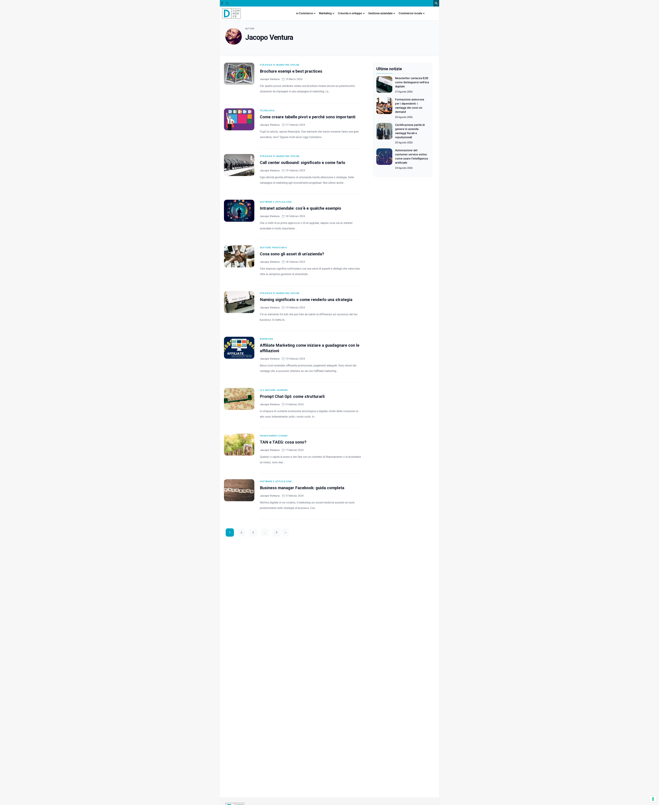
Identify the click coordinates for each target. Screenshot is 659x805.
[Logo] (231, 13)
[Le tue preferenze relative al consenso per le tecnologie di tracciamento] (653, 799)
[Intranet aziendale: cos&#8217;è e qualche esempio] (239, 211)
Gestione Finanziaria (273, 247)
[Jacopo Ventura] (233, 36)
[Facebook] (222, 3)
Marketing (266, 339)
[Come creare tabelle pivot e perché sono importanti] (239, 119)
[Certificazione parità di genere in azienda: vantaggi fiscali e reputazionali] (384, 133)
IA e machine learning (274, 390)
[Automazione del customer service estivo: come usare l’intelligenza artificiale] (384, 159)
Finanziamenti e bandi (274, 436)
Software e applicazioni (276, 202)
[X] (227, 3)
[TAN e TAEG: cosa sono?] (239, 445)
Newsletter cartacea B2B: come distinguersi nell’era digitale (412, 82)
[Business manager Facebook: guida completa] (239, 490)
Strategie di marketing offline (279, 65)
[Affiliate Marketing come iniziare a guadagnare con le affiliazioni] (239, 348)
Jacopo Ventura (270, 79)
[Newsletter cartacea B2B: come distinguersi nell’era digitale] (384, 84)
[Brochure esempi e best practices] (239, 74)
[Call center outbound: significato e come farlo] (239, 165)
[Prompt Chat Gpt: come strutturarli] (239, 399)
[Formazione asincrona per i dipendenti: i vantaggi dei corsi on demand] (384, 108)
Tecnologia (267, 110)
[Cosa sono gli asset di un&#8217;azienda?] (239, 256)
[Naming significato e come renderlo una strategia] (239, 302)
